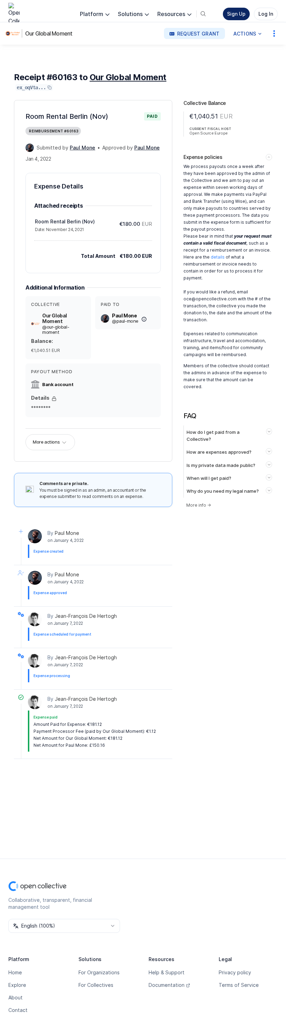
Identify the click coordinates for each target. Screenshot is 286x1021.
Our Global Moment (48, 33)
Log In (265, 14)
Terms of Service (239, 985)
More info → (198, 505)
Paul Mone (67, 533)
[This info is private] (54, 398)
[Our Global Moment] (14, 33)
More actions (46, 442)
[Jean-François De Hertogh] (35, 619)
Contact (18, 1010)
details (218, 257)
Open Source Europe (208, 133)
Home (15, 972)
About (15, 997)
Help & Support (167, 972)
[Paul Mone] (29, 148)
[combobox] (64, 926)
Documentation (167, 985)
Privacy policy (235, 972)
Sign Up (236, 14)
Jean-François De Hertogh (86, 616)
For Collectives (95, 985)
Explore (17, 985)
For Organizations (99, 972)
